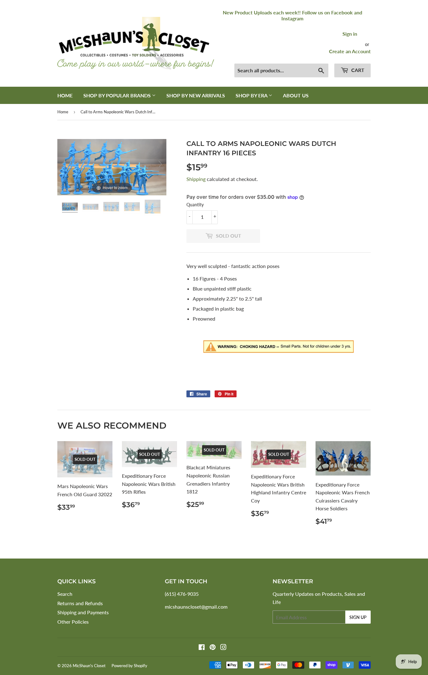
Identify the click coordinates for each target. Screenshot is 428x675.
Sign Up (358, 617)
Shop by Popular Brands (117, 95)
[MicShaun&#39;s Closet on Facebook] (201, 648)
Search (64, 594)
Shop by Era (252, 95)
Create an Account (350, 51)
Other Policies (73, 622)
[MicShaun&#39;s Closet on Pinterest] (212, 648)
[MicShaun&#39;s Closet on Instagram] (223, 648)
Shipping (196, 179)
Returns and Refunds (80, 603)
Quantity (195, 204)
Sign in (349, 34)
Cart (357, 70)
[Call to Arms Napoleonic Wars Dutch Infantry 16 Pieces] (70, 208)
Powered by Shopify (129, 665)
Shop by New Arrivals (195, 95)
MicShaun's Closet (89, 665)
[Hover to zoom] (111, 166)
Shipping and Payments (83, 612)
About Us (296, 95)
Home (65, 95)
